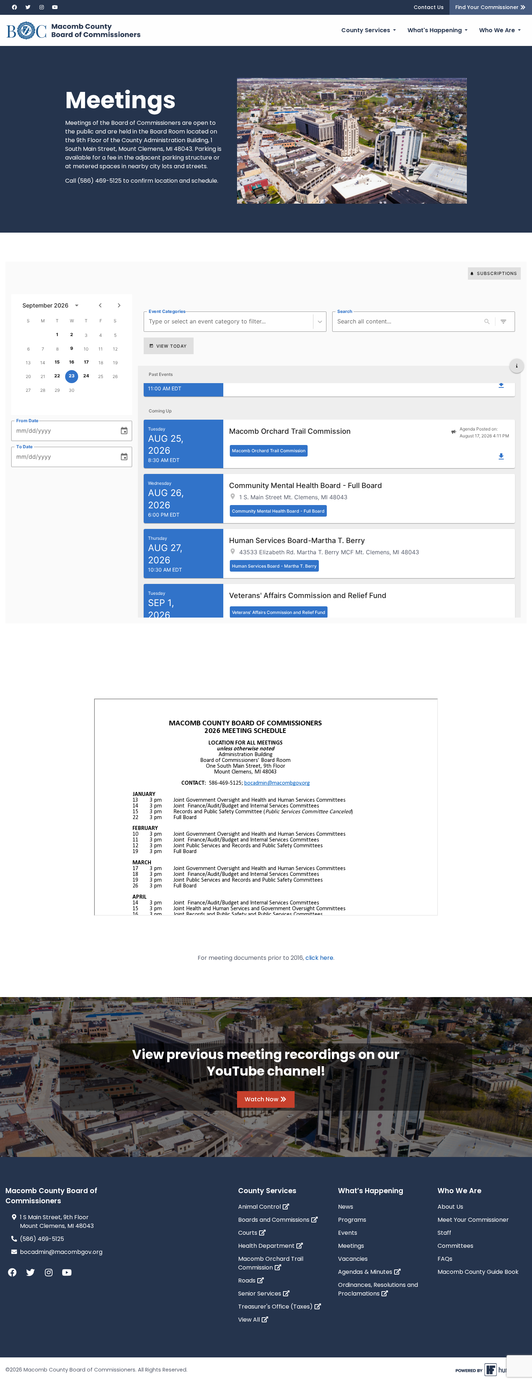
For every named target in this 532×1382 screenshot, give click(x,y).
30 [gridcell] (72, 390)
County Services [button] (366, 30)
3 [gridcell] (86, 335)
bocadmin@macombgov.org (61, 1252)
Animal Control (260, 1207)
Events (347, 1233)
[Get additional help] (517, 366)
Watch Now (262, 1099)
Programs (352, 1220)
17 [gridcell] (86, 362)
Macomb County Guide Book (478, 1272)
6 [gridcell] (28, 349)
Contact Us (429, 7)
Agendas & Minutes (366, 1272)
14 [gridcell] (42, 362)
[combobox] (150, 321)
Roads (247, 1280)
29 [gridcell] (57, 390)
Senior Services (260, 1293)
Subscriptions (497, 273)
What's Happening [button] (435, 30)
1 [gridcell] (57, 334)
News (345, 1207)
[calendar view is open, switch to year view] (77, 305)
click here (319, 958)
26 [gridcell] (115, 376)
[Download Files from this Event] (501, 385)
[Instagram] (39, 7)
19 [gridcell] (115, 362)
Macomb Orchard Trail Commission (270, 1263)
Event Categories (167, 311)
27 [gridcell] (28, 390)
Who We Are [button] (497, 30)
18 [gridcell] (100, 362)
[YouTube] (53, 7)
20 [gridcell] (28, 376)
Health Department (267, 1246)
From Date (27, 420)
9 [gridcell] (71, 348)
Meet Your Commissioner (473, 1220)
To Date (24, 446)
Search (344, 311)
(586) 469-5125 (42, 1239)
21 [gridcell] (43, 376)
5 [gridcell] (115, 335)
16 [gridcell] (71, 362)
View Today (171, 346)
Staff (444, 1233)
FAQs (445, 1259)
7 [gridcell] (43, 349)
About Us (450, 1207)
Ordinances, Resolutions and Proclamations (378, 1289)
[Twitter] (26, 7)
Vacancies (353, 1259)
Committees (455, 1246)
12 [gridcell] (115, 349)
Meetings (351, 1246)
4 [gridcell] (100, 335)
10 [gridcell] (86, 349)
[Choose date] (124, 431)
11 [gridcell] (100, 349)
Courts (248, 1233)
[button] (329, 444)
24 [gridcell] (86, 375)
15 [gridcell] (57, 362)
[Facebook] (12, 7)
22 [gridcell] (57, 375)
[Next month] (119, 305)
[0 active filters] (503, 321)
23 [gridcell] (72, 375)
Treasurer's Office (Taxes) (276, 1306)
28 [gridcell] (42, 390)
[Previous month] (100, 305)
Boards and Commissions (274, 1220)
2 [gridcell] (71, 334)
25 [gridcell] (100, 376)
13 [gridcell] (28, 362)
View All (249, 1319)
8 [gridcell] (57, 349)
